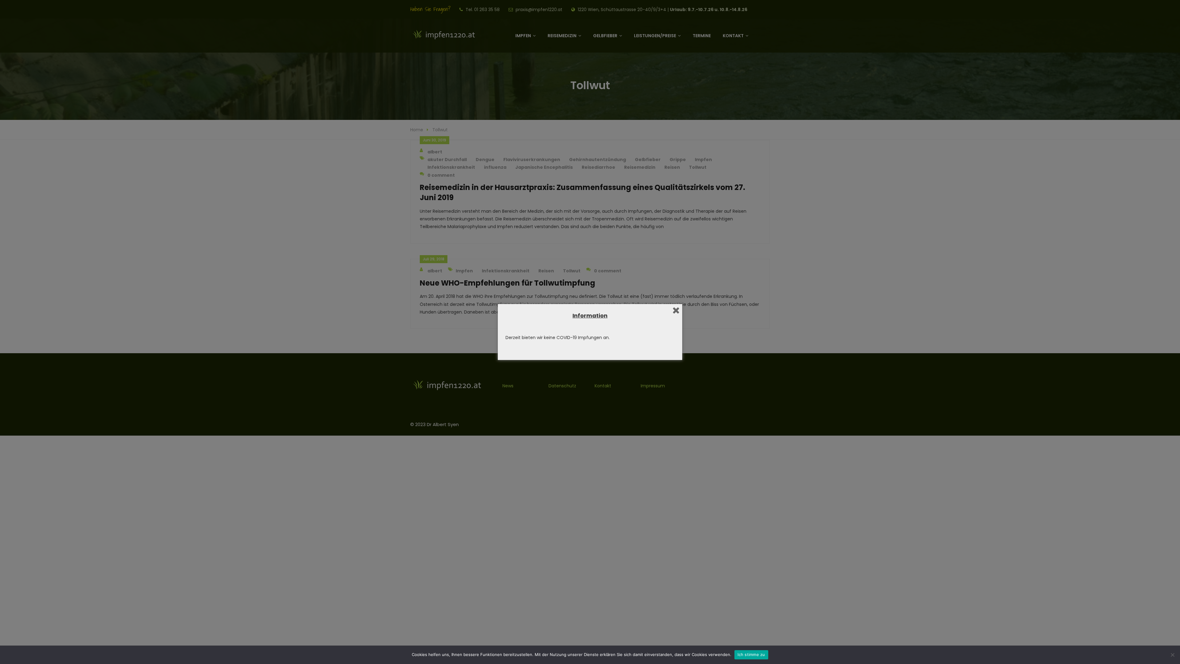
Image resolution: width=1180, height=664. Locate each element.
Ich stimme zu (751, 654)
